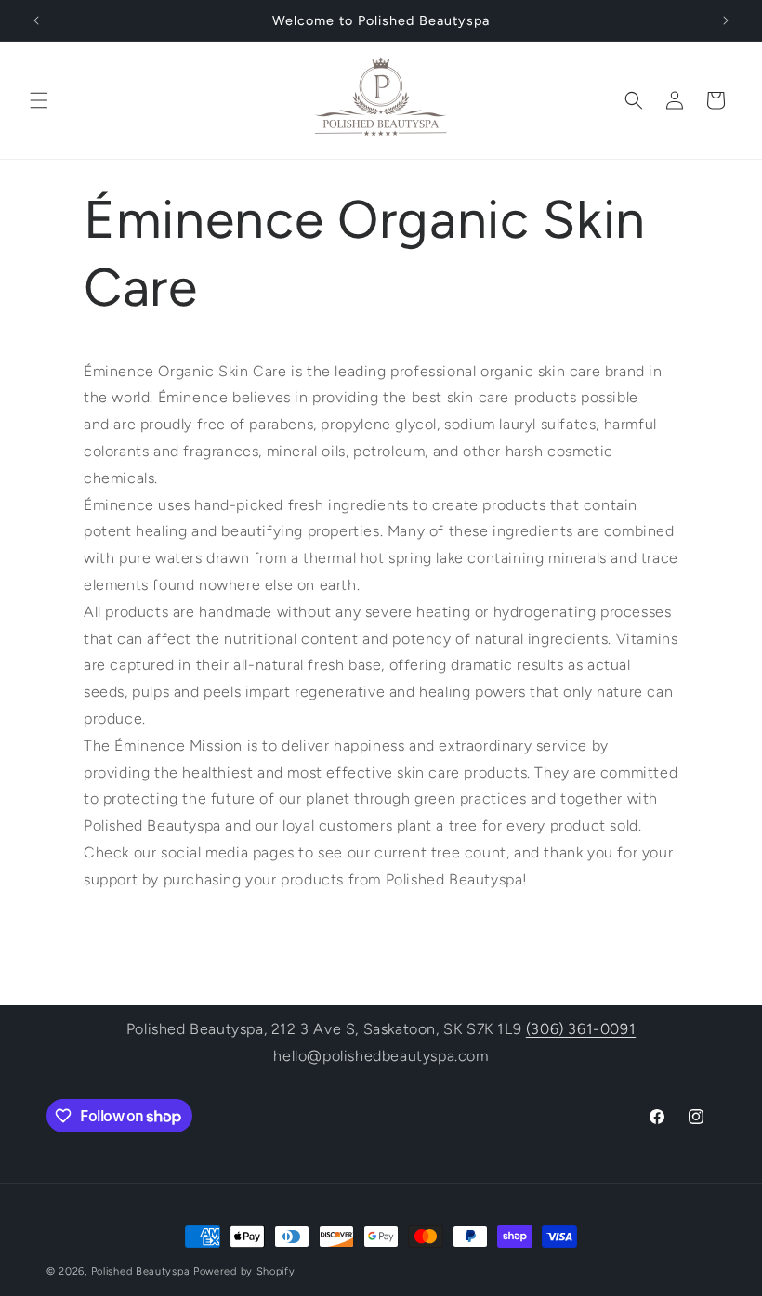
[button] (39, 100)
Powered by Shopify (244, 1271)
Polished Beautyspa (140, 1271)
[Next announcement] (725, 20)
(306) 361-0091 (581, 1029)
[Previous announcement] (36, 20)
